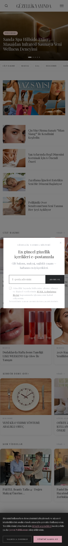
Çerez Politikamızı (18, 529)
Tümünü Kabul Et (47, 539)
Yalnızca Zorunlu (17, 539)
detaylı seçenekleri (41, 525)
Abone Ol (55, 279)
